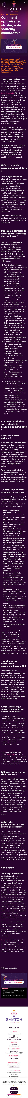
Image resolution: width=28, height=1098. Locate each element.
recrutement (14, 14)
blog (2, 14)
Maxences (10, 754)
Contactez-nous (7, 940)
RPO (6, 988)
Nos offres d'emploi (14, 1066)
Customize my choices (14, 1096)
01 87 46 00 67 (14, 1074)
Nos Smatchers (14, 1049)
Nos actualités (14, 1058)
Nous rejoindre (14, 1063)
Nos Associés (14, 1051)
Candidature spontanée (14, 1065)
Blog (3, 988)
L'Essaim (14, 1042)
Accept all (14, 1088)
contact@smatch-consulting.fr (14, 1072)
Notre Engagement (14, 1046)
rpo (7, 14)
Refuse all (14, 1092)
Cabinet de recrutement (14, 1034)
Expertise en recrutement (14, 1039)
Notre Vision (14, 1044)
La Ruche (14, 1031)
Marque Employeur (14, 1037)
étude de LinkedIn (7, 93)
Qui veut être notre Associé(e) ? (14, 1053)
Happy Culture (14, 1056)
